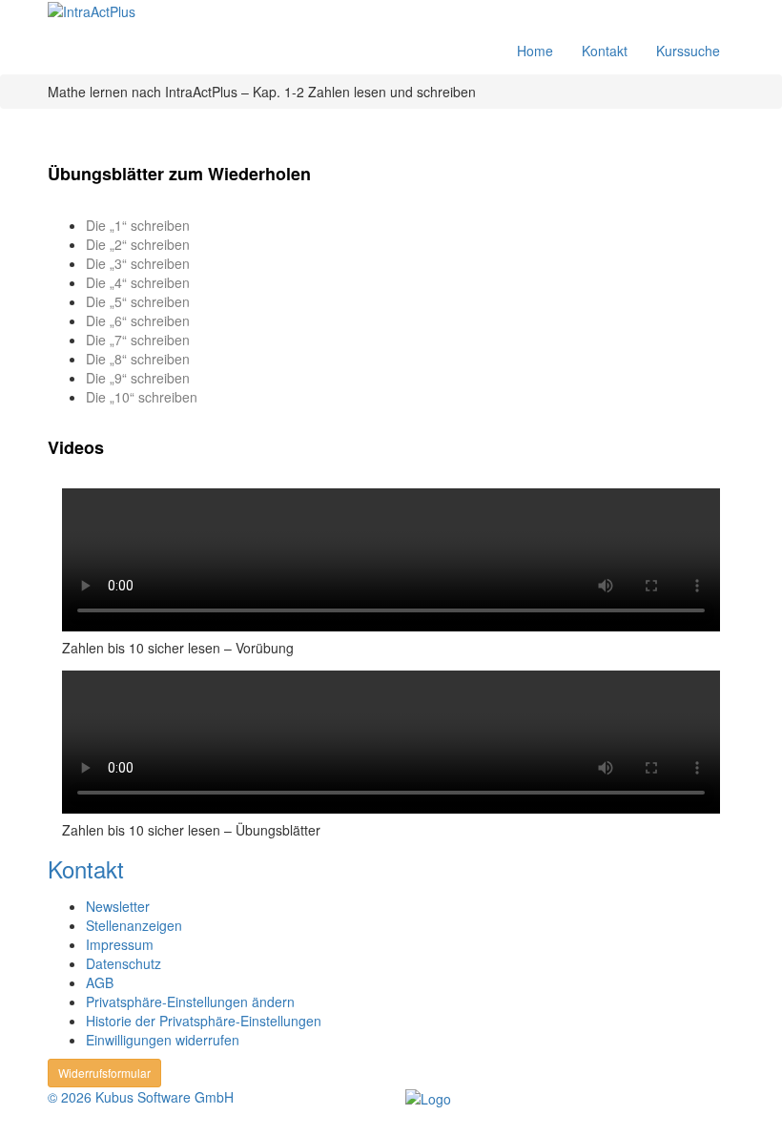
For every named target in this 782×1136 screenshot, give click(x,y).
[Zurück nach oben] (10, 1124)
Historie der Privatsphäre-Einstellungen (203, 1020)
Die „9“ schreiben (138, 377)
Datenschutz (123, 963)
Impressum (120, 944)
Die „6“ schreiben (138, 320)
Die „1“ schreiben (138, 225)
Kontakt (605, 50)
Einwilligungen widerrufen (162, 1039)
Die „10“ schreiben (141, 396)
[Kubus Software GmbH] (428, 1096)
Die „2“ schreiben (138, 244)
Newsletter (118, 906)
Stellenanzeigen (134, 925)
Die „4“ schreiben (138, 282)
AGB (99, 982)
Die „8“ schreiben (138, 358)
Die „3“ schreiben (138, 263)
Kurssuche (688, 50)
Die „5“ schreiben (138, 301)
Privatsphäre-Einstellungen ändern (190, 1001)
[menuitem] (145, 13)
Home (535, 50)
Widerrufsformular (104, 1072)
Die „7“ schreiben (138, 339)
